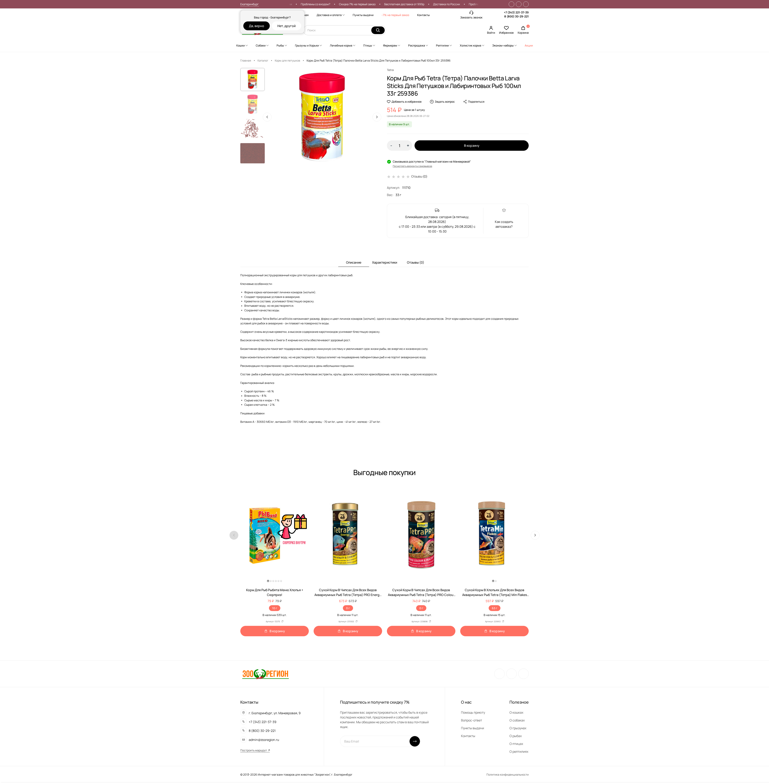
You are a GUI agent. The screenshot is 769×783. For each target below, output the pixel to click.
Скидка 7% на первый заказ (324, 4)
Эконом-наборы (503, 45)
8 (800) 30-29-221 (516, 16)
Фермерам (390, 45)
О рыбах (515, 736)
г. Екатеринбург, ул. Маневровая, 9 (275, 713)
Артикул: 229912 (493, 621)
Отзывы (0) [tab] (415, 262)
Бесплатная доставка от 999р (371, 4)
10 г (274, 608)
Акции (529, 45)
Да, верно (256, 26)
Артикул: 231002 (346, 621)
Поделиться (476, 101)
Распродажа (416, 45)
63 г (494, 608)
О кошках (516, 712)
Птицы (367, 45)
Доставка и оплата (329, 15)
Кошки (240, 45)
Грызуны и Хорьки (307, 45)
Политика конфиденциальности (507, 774)
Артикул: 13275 (273, 621)
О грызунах (517, 728)
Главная (245, 60)
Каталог (263, 60)
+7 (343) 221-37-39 (516, 12)
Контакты (423, 15)
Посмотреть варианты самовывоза (412, 166)
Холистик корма (470, 45)
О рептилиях (518, 751)
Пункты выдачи (363, 15)
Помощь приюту (473, 712)
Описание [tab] (353, 262)
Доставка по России (413, 4)
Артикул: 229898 (420, 621)
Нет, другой (286, 26)
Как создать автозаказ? (504, 224)
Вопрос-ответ (471, 720)
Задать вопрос (445, 101)
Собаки (261, 45)
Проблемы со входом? (450, 4)
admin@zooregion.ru (264, 739)
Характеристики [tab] (384, 262)
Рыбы (280, 45)
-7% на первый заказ (395, 15)
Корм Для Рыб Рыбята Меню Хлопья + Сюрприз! (274, 592)
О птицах (516, 744)
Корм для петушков (287, 60)
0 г (348, 608)
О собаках (517, 720)
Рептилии (442, 45)
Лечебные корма (341, 45)
